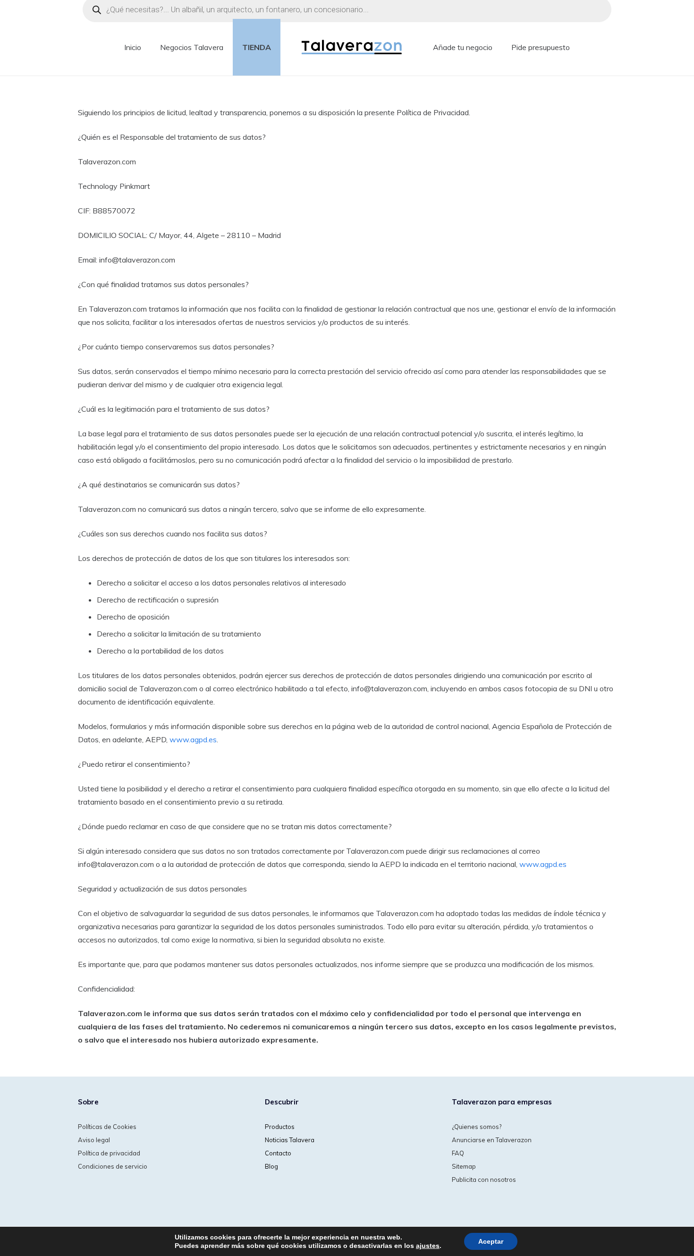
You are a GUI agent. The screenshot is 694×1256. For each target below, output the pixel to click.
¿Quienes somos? (476, 1126)
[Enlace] (352, 47)
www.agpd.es (193, 739)
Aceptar (490, 1241)
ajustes (428, 1245)
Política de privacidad (109, 1153)
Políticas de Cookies (107, 1126)
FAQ (458, 1153)
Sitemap (464, 1166)
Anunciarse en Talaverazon (492, 1140)
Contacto (278, 1153)
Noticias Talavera (289, 1140)
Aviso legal (94, 1140)
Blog (271, 1166)
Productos (280, 1126)
